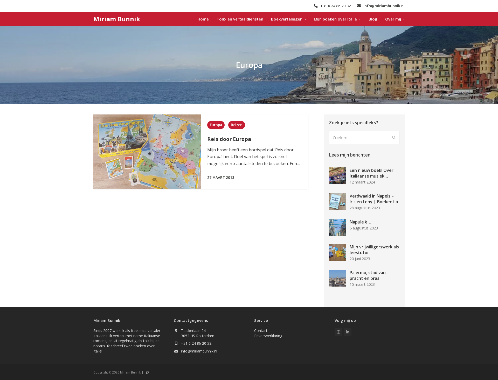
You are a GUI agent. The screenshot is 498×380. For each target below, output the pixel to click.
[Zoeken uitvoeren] (394, 137)
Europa (216, 125)
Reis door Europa (229, 138)
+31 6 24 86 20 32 (196, 343)
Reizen (237, 125)
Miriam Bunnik (116, 19)
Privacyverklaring (268, 335)
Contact (260, 330)
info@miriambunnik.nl (199, 351)
